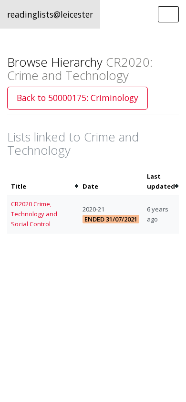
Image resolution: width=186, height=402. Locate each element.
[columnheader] (43, 181)
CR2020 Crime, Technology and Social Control (34, 214)
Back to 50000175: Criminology (77, 97)
